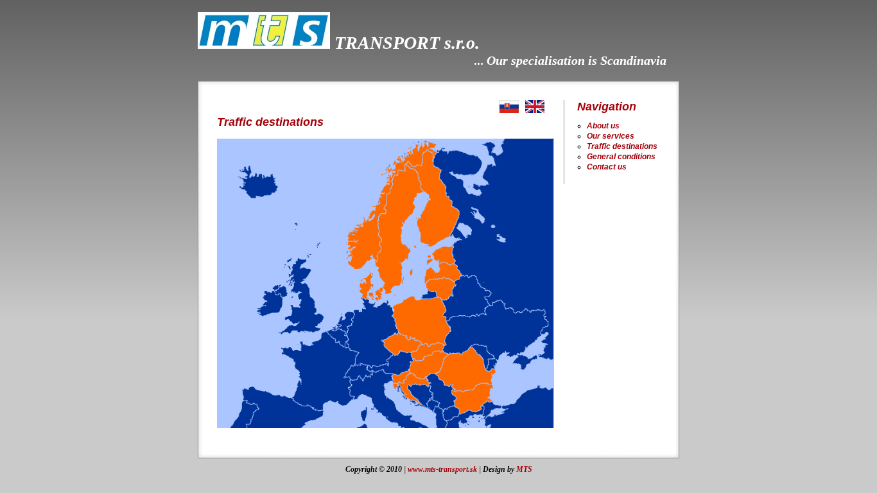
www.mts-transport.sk (442, 469)
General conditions (621, 156)
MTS (524, 469)
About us (603, 125)
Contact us (607, 166)
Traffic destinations (622, 146)
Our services (610, 136)
